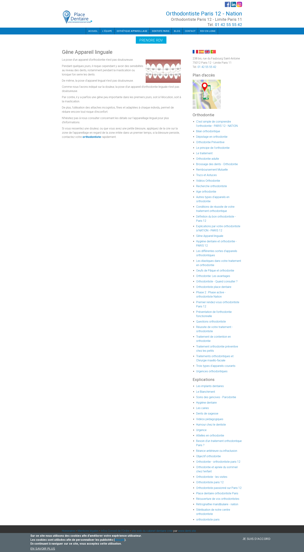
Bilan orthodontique (208, 131)
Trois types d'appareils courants (215, 366)
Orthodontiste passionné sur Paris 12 (219, 488)
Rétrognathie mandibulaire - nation (217, 504)
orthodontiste (92, 137)
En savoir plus (42, 548)
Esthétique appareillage (132, 31)
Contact (190, 31)
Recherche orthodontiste (211, 186)
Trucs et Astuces (206, 175)
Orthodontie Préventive (210, 142)
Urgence (201, 430)
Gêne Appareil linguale (209, 236)
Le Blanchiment (205, 391)
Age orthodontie (206, 191)
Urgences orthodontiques (211, 371)
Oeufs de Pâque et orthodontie (215, 270)
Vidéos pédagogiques (209, 419)
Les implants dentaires (210, 386)
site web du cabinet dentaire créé (152, 530)
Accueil (93, 31)
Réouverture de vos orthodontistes (217, 498)
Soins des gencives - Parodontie (216, 397)
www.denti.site (187, 530)
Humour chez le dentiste (211, 424)
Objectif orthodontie (208, 456)
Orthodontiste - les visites (211, 476)
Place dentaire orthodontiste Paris (217, 493)
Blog (177, 31)
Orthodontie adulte (207, 158)
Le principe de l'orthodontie (213, 147)
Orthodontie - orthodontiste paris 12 (218, 461)
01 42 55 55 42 (228, 24)
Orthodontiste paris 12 (210, 482)
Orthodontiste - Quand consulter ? (217, 281)
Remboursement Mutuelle (212, 169)
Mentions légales (88, 530)
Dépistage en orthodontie (211, 136)
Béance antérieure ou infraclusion (216, 450)
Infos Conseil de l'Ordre (115, 530)
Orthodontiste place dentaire (213, 287)
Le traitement (204, 153)
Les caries (202, 408)
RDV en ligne (208, 31)
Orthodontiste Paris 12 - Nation (204, 13)
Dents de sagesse (207, 413)
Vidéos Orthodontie (208, 180)
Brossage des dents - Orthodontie (217, 164)
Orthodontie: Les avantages (213, 276)
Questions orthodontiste (211, 321)
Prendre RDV (151, 40)
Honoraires (68, 530)
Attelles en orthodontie (210, 435)
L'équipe (107, 31)
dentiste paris (160, 31)
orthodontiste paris (208, 519)
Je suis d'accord (257, 538)
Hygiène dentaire (206, 402)
